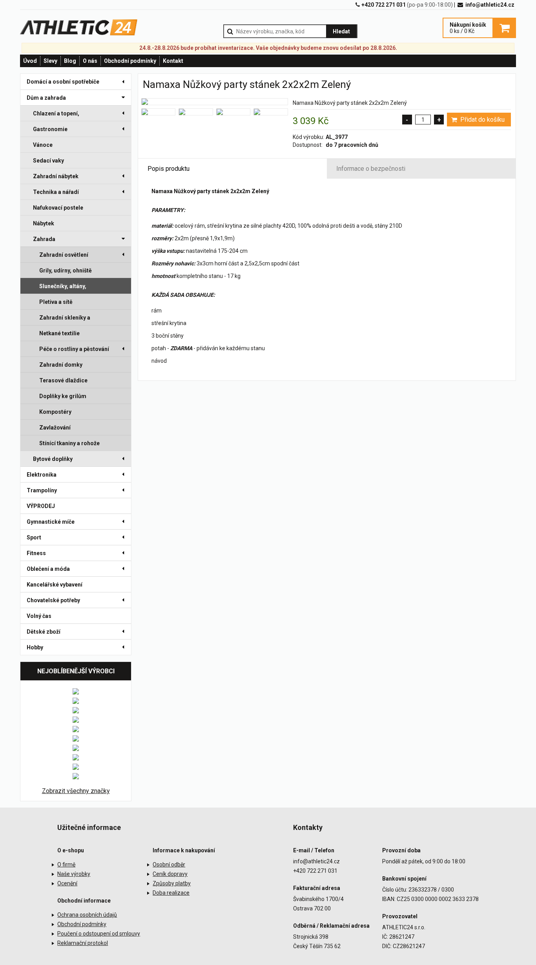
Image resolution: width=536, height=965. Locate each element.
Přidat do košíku (482, 119)
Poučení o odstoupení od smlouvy (98, 933)
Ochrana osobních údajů (87, 915)
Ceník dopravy (170, 874)
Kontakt (173, 61)
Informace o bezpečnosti (370, 168)
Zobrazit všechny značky (76, 791)
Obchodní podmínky (130, 61)
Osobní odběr (169, 864)
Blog (70, 61)
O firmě (66, 864)
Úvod (30, 61)
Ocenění (67, 883)
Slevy (50, 61)
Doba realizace (171, 893)
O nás (90, 61)
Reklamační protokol (82, 943)
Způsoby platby (172, 883)
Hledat (341, 31)
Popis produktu (169, 168)
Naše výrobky (73, 874)
